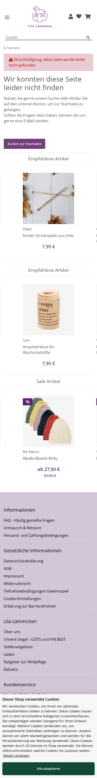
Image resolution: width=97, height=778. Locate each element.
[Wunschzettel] (79, 17)
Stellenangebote (18, 646)
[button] (71, 17)
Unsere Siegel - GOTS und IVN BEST (35, 639)
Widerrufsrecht (17, 583)
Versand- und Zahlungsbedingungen (36, 535)
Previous (12, 214)
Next (85, 214)
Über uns (12, 631)
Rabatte (11, 669)
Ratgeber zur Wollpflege (25, 661)
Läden (9, 654)
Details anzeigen (16, 755)
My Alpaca (31, 451)
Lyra (26, 340)
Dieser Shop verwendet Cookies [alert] (30, 699)
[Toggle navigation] (7, 17)
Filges (27, 229)
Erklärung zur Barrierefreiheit (30, 606)
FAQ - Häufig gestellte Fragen (29, 520)
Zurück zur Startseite (24, 144)
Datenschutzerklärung (23, 561)
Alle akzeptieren (48, 768)
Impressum (14, 576)
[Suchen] (89, 37)
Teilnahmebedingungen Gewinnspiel (36, 591)
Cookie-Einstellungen (22, 598)
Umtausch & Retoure (22, 527)
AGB (7, 568)
